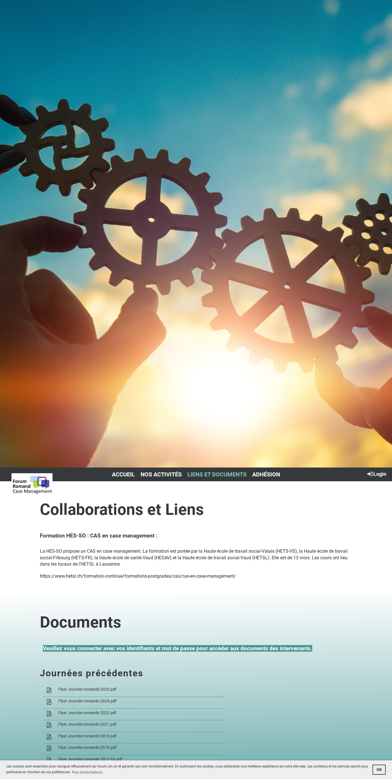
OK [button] (379, 769)
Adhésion (266, 474)
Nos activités (161, 474)
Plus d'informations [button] (87, 772)
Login (379, 474)
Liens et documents (217, 474)
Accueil (123, 474)
